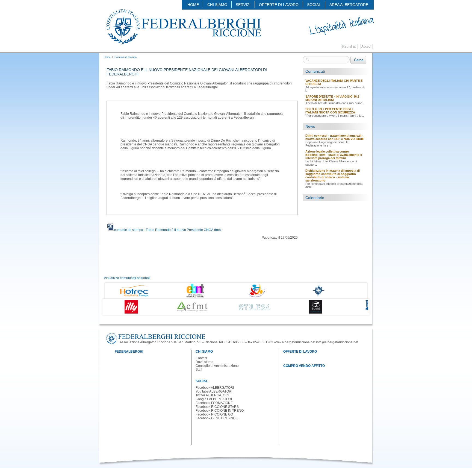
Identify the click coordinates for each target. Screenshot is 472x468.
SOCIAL (314, 4)
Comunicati (315, 71)
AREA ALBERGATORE (348, 4)
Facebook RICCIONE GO (214, 414)
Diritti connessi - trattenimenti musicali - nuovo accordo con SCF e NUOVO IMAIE (334, 137)
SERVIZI (243, 4)
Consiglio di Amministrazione (217, 366)
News (310, 126)
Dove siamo (204, 362)
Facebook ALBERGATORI (215, 388)
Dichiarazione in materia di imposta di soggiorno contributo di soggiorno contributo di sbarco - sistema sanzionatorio (332, 175)
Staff (199, 370)
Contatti (201, 358)
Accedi (366, 46)
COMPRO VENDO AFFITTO (304, 366)
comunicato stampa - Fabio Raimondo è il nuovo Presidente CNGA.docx (167, 230)
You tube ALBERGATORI (214, 391)
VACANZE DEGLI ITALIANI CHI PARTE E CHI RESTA (333, 82)
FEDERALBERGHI (129, 351)
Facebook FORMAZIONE (214, 403)
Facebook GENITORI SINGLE (218, 418)
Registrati (349, 46)
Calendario (314, 197)
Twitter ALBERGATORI (212, 395)
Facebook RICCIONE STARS (217, 407)
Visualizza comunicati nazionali (127, 278)
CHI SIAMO (217, 4)
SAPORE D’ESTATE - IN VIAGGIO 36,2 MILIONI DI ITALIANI (332, 98)
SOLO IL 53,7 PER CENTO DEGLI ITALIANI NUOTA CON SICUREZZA (330, 110)
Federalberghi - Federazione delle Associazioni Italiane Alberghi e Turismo (183, 26)
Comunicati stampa (125, 57)
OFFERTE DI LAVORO (279, 4)
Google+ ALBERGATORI (214, 399)
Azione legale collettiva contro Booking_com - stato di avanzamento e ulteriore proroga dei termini (333, 155)
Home (193, 4)
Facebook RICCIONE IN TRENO (220, 411)
